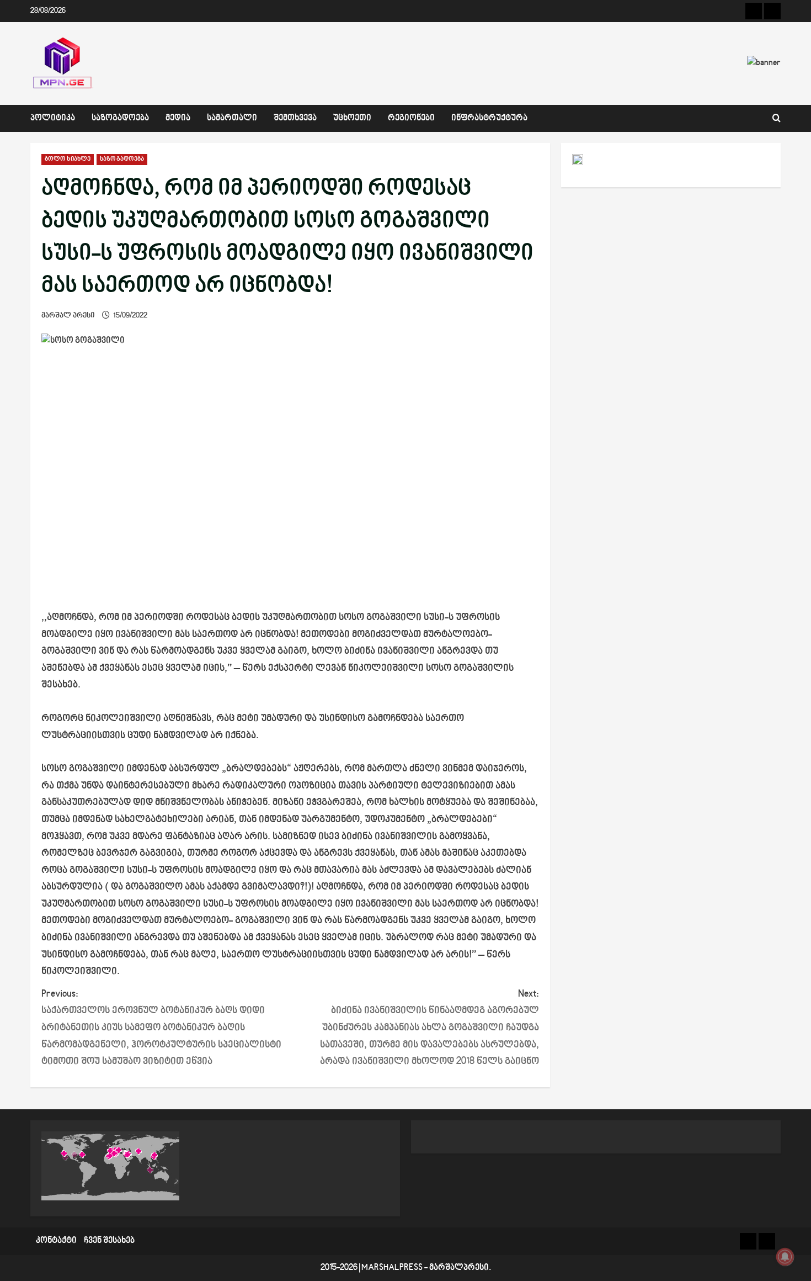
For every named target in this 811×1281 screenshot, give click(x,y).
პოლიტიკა (52, 118)
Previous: (161, 1028)
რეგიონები (411, 118)
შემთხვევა (295, 118)
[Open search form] (776, 118)
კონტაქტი (56, 1241)
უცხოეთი (352, 118)
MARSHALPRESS (392, 1268)
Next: (429, 1028)
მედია (178, 118)
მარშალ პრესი (68, 315)
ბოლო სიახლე (67, 159)
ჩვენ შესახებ (109, 1241)
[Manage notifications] (785, 1257)
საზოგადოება (120, 118)
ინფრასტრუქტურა (489, 118)
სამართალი (232, 118)
